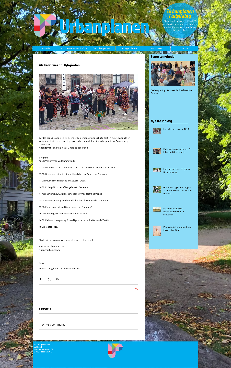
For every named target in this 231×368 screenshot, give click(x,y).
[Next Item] (189, 73)
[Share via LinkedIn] (57, 278)
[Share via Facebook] (40, 278)
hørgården (53, 268)
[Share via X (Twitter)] (49, 278)
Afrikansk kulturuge (70, 268)
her (185, 30)
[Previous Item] (156, 73)
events (42, 268)
